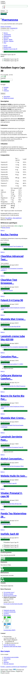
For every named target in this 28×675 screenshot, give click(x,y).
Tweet (5, 89)
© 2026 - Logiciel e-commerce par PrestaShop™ (14, 666)
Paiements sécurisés (9, 610)
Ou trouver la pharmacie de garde (13, 604)
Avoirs (5, 660)
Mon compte (7, 615)
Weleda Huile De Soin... (14, 475)
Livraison (6, 613)
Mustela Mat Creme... (13, 319)
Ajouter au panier (5, 81)
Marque (3, 218)
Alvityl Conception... (12, 458)
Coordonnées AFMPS (9, 630)
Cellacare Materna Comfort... (11, 377)
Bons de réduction (9, 664)
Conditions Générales (10, 612)
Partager (6, 87)
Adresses (6, 662)
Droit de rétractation (9, 645)
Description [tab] (7, 96)
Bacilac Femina (9, 234)
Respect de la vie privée (10, 595)
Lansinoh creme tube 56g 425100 (13, 338)
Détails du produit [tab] (9, 98)
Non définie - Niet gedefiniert (13, 218)
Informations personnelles (11, 657)
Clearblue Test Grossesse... (9, 281)
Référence (4, 219)
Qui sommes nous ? (9, 592)
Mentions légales (8, 594)
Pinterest (6, 90)
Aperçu (3, 230)
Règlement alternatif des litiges (12, 646)
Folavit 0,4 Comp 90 (12, 300)
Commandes (7, 659)
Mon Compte (5, 651)
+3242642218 (13, 28)
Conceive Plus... (9, 356)
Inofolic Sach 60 (10, 533)
